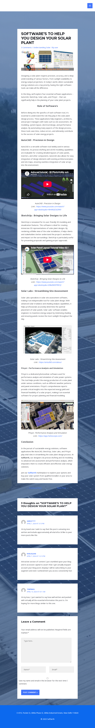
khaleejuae (31, 554)
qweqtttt (31, 521)
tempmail (31, 589)
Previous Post (34, 488)
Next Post (63, 488)
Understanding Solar (41, 47)
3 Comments (26, 47)
